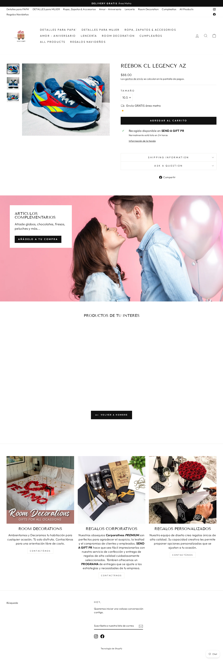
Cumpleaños (169, 9)
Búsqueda (12, 602)
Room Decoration (148, 9)
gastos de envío (134, 78)
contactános (40, 551)
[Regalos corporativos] (111, 490)
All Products (186, 9)
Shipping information (168, 157)
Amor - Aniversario (110, 9)
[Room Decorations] (40, 490)
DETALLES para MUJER (46, 9)
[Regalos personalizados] (182, 490)
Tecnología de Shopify (111, 648)
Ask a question (168, 165)
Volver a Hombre (114, 415)
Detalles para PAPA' (18, 9)
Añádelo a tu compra (38, 239)
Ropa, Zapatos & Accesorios (79, 9)
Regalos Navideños (18, 14)
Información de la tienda (142, 140)
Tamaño (128, 90)
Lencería (130, 9)
